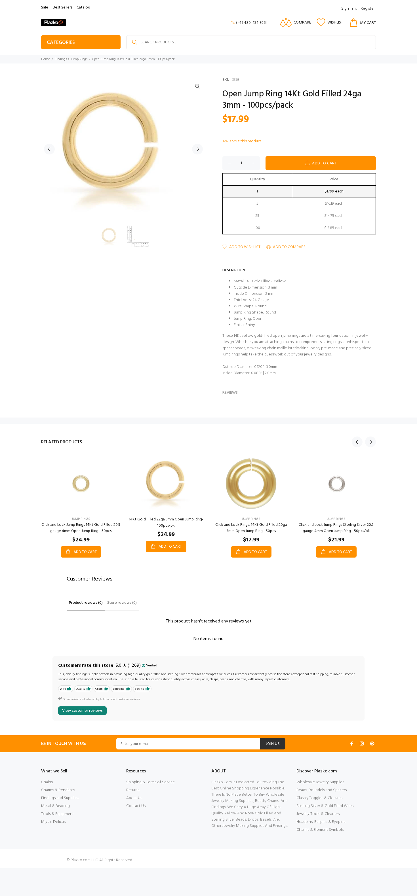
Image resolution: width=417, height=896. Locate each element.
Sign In (347, 8)
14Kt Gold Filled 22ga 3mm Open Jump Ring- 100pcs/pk (166, 522)
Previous (49, 149)
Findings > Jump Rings (71, 59)
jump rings (81, 519)
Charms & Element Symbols (320, 830)
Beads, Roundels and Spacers (321, 790)
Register (368, 8)
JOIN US (273, 744)
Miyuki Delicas (53, 822)
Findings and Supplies (59, 798)
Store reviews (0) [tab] (122, 603)
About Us (134, 798)
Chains (47, 782)
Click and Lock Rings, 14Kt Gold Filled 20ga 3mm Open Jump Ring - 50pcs (251, 528)
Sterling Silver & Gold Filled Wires (324, 806)
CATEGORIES (61, 43)
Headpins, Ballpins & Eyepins (320, 822)
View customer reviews (82, 711)
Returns (132, 790)
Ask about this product (241, 141)
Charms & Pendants (58, 790)
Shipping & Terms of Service (150, 782)
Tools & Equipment (57, 814)
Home (45, 59)
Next (197, 149)
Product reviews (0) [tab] (86, 603)
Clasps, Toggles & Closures (319, 798)
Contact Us (136, 806)
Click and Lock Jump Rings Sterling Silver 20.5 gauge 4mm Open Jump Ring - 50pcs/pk (336, 528)
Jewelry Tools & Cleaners (318, 814)
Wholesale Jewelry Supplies (320, 782)
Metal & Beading (55, 806)
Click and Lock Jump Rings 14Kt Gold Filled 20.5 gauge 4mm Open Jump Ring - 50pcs (80, 528)
